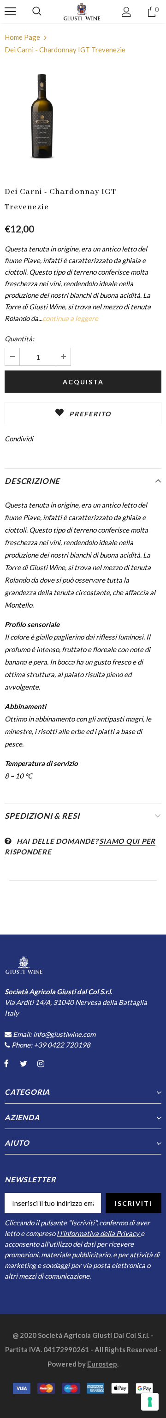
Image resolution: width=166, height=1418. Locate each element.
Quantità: (19, 338)
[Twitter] (23, 1063)
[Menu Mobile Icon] (10, 11)
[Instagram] (40, 1063)
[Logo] (82, 11)
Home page (22, 37)
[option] (42, 117)
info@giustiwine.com (64, 1034)
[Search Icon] (37, 11)
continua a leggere (70, 318)
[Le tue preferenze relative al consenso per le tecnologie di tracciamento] (150, 1402)
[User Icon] (126, 12)
